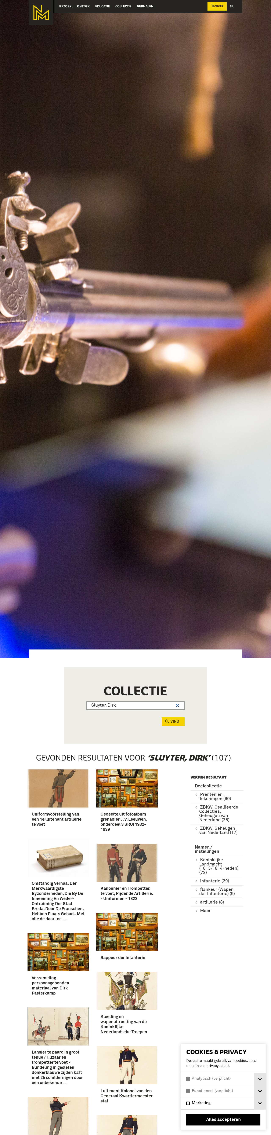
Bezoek (65, 6)
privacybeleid (217, 1066)
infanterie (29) (214, 881)
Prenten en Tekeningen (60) (215, 796)
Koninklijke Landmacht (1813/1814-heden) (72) (218, 866)
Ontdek (83, 6)
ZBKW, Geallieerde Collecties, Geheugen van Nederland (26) (218, 813)
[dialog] (223, 1087)
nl (232, 6)
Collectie (123, 6)
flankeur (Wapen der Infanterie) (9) (217, 891)
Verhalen (145, 6)
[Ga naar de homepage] (41, 12)
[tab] (260, 1079)
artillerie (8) (212, 902)
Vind (174, 722)
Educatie (102, 6)
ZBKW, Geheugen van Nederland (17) (218, 830)
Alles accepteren (223, 1119)
